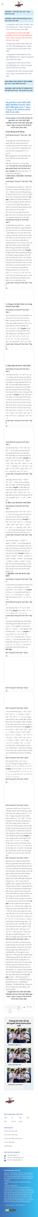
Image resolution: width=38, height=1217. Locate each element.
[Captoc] (19, 4)
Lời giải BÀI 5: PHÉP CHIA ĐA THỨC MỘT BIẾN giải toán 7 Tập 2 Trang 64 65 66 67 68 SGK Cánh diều (19, 65)
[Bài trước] (10, 1007)
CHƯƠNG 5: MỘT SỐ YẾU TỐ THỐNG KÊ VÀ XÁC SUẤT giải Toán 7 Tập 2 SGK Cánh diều (19, 89)
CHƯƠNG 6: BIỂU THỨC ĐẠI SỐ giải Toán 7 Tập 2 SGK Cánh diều (18, 19)
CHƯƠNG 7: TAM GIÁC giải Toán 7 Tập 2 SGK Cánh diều (17, 13)
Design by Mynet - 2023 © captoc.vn (15, 1205)
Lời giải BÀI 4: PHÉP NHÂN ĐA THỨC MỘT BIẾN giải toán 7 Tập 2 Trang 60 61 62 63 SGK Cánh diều (20, 57)
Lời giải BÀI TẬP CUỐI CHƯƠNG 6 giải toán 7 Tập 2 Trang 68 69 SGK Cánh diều (19, 73)
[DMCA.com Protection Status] (11, 1210)
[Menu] (2, 4)
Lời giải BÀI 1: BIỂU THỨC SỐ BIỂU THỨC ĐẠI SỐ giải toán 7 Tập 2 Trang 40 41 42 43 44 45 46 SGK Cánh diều (19, 27)
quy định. (12, 989)
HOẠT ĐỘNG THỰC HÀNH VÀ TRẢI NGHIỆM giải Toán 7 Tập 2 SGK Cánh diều (18, 82)
